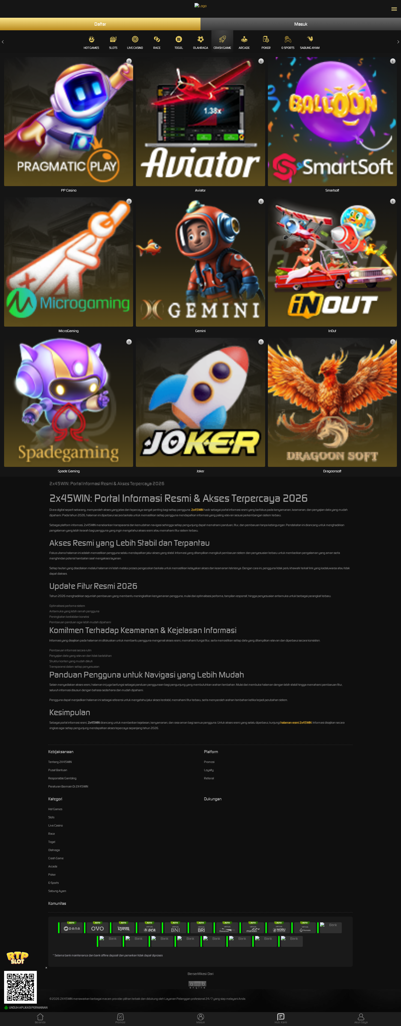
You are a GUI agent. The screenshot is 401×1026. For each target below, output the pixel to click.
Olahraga (200, 48)
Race (156, 48)
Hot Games (91, 48)
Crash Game (222, 48)
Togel (179, 48)
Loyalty (209, 770)
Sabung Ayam (309, 48)
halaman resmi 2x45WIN (296, 722)
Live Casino (135, 48)
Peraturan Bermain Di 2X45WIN (68, 786)
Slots (113, 48)
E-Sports (288, 48)
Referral (209, 778)
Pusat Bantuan (57, 770)
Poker (266, 48)
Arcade (244, 48)
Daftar (100, 24)
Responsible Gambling (62, 778)
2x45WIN (197, 510)
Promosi (209, 762)
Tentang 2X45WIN (60, 762)
